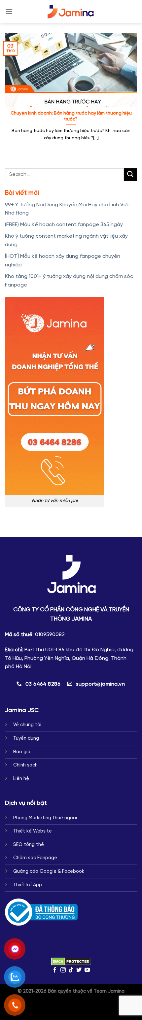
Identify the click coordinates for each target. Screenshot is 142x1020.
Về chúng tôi (27, 725)
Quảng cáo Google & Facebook (48, 871)
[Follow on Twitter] (79, 970)
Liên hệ (21, 778)
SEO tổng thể (28, 844)
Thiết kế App (27, 885)
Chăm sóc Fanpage (35, 858)
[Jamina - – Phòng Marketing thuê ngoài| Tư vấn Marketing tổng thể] (71, 11)
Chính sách (25, 765)
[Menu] (9, 11)
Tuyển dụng (26, 738)
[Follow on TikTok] (71, 970)
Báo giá (21, 752)
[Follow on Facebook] (54, 970)
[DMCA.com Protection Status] (71, 961)
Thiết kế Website (32, 831)
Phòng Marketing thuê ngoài (45, 818)
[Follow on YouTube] (87, 970)
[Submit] (130, 174)
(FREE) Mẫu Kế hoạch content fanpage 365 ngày (64, 224)
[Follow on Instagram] (62, 970)
